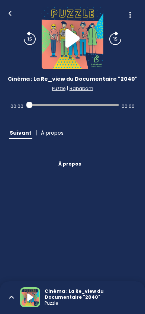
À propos (69, 164)
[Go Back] (10, 12)
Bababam (81, 88)
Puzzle (58, 88)
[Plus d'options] (130, 14)
